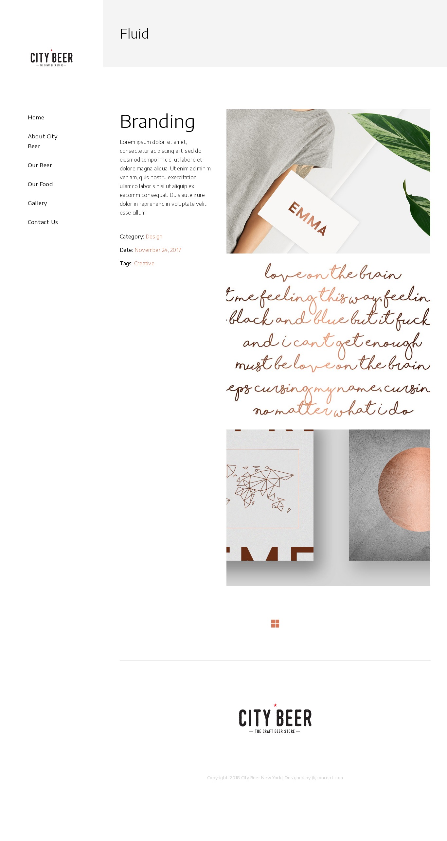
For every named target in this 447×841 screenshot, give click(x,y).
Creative (144, 263)
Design (154, 236)
